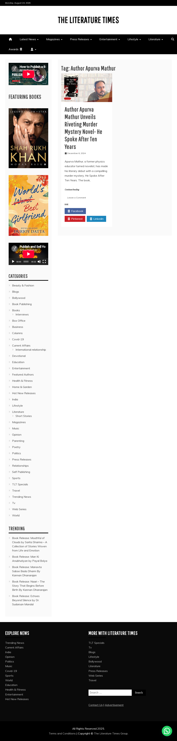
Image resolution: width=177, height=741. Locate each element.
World (16, 515)
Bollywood (18, 298)
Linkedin (98, 218)
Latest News (28, 39)
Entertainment (108, 39)
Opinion (16, 434)
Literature (154, 39)
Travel (16, 490)
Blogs (15, 291)
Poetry (16, 447)
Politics (16, 453)
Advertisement (114, 705)
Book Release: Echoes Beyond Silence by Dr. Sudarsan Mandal (26, 600)
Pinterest (77, 218)
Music (15, 428)
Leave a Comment (76, 197)
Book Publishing (22, 304)
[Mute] (39, 261)
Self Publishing (21, 472)
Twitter (98, 211)
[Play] (13, 261)
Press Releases (79, 39)
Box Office (18, 320)
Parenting (18, 440)
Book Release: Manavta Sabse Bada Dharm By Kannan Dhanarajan (27, 571)
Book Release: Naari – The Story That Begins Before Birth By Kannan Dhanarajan (30, 585)
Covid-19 (18, 339)
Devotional (19, 356)
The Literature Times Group (111, 733)
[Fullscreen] (44, 261)
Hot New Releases (24, 393)
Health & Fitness (22, 380)
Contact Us (95, 705)
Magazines (53, 39)
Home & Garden (22, 387)
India (15, 399)
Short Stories (24, 416)
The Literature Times (88, 20)
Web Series (19, 509)
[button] (167, 731)
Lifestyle (133, 39)
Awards (14, 49)
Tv (13, 503)
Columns (17, 333)
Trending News (21, 496)
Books (16, 310)
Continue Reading (72, 189)
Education (18, 362)
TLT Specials (20, 484)
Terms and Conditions (62, 733)
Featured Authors (23, 374)
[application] (28, 254)
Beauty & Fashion (23, 285)
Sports (16, 478)
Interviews (22, 314)
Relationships (20, 465)
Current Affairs (21, 345)
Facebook (77, 211)
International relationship (31, 349)
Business (17, 327)
